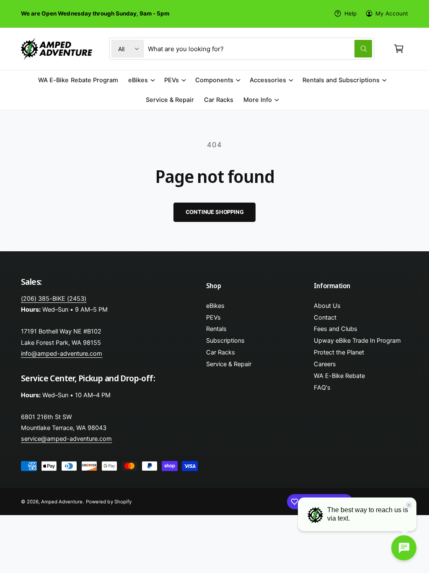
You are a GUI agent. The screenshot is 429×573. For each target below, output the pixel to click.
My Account (391, 13)
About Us (327, 306)
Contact (325, 317)
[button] (399, 49)
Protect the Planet (339, 352)
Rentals (216, 329)
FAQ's (322, 387)
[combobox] (260, 49)
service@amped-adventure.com (66, 439)
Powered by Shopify (108, 502)
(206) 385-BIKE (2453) (53, 298)
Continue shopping (215, 211)
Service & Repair (228, 364)
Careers (325, 364)
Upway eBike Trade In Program (357, 340)
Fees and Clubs (335, 329)
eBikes (215, 306)
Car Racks (220, 352)
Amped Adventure (62, 502)
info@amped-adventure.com (61, 353)
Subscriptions (225, 340)
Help (350, 13)
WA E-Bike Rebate (339, 376)
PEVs (213, 317)
